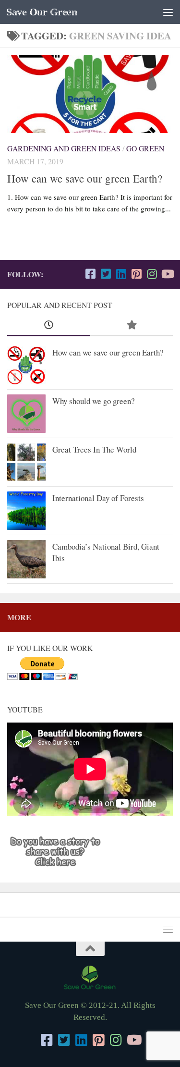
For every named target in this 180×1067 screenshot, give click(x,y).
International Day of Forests (98, 497)
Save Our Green (41, 12)
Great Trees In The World (94, 449)
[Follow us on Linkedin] (121, 274)
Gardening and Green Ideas (63, 148)
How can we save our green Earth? (84, 178)
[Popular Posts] (131, 325)
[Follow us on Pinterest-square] (136, 274)
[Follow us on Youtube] (167, 274)
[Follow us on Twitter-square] (105, 274)
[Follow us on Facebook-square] (90, 274)
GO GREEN (145, 148)
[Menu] (168, 12)
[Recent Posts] (48, 325)
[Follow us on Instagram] (151, 274)
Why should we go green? (93, 400)
